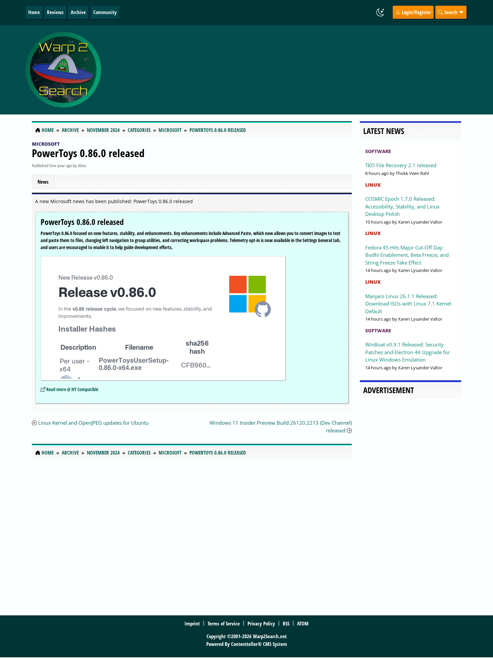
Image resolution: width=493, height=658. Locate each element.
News (43, 181)
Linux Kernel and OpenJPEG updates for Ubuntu (93, 422)
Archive (78, 12)
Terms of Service (224, 623)
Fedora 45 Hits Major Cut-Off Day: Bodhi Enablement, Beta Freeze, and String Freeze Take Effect (407, 255)
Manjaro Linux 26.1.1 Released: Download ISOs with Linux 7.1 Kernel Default (408, 304)
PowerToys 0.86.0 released (88, 153)
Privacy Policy (261, 623)
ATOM (303, 623)
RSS (286, 623)
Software (378, 151)
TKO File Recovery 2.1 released (400, 165)
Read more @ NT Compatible (72, 389)
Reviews (55, 12)
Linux (373, 185)
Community (105, 12)
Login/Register (415, 12)
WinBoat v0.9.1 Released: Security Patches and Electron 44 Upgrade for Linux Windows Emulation (407, 352)
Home (34, 12)
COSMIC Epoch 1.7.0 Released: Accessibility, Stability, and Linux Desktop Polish (402, 206)
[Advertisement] (286, 70)
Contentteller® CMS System (259, 644)
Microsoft (46, 144)
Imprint (192, 623)
